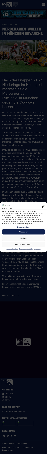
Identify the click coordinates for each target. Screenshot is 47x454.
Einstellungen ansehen (23, 244)
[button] (43, 207)
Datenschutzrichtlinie (26, 249)
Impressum (37, 249)
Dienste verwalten (23, 227)
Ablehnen (23, 238)
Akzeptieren (23, 232)
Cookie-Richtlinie (12, 249)
